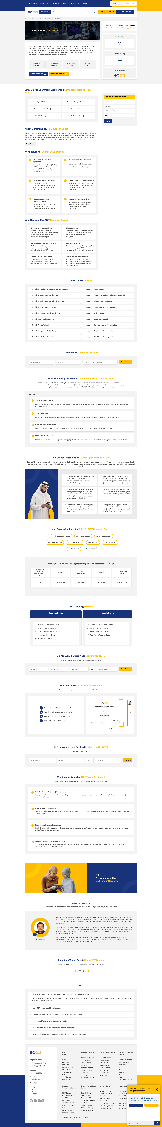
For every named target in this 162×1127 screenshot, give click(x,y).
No (151, 1105)
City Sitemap (66, 1077)
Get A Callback (126, 669)
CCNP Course (123, 1093)
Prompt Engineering (87, 1077)
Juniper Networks (124, 1101)
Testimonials (55, 3)
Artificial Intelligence (88, 1058)
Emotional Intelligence (107, 1101)
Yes (136, 1105)
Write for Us (66, 1069)
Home (26, 18)
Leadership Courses (106, 1091)
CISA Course (104, 1063)
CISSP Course (104, 1060)
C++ (120, 1067)
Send (157, 1123)
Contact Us (86, 3)
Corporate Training (31, 3)
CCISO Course (105, 1072)
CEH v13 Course (105, 1058)
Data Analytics (86, 1063)
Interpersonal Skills (106, 1093)
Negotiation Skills (106, 1098)
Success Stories (74, 3)
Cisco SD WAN (123, 1103)
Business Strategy (68, 1110)
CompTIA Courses (124, 1096)
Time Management (106, 1106)
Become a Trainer (68, 1067)
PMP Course (66, 1093)
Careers (64, 3)
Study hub (65, 1064)
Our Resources (67, 1072)
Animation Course (87, 1110)
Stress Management (106, 1108)
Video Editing (85, 1095)
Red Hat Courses (124, 1098)
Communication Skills (107, 1103)
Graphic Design (86, 1093)
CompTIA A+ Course (125, 1108)
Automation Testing (125, 1079)
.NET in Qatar (82, 971)
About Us (65, 1062)
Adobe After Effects (87, 1098)
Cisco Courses (123, 1106)
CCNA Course (123, 1091)
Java (120, 1069)
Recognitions (44, 3)
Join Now (127, 760)
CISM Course (104, 1065)
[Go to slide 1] (109, 728)
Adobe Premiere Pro (88, 1100)
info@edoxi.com (36, 1079)
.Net (119, 1074)
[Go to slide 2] (111, 728)
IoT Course (84, 1075)
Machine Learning (87, 1067)
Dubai (32, 18)
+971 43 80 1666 (36, 1073)
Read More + (30, 144)
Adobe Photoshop (87, 1108)
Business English (68, 1113)
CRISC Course (105, 1067)
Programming (57, 18)
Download (124, 362)
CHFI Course (104, 1070)
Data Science (85, 1060)
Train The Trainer (68, 1103)
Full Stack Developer (125, 1060)
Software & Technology (43, 18)
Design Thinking (86, 1105)
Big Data (84, 1065)
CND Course (104, 1075)
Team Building (104, 1096)
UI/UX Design (85, 1103)
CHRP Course (67, 1098)
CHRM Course (67, 1095)
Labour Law (66, 1100)
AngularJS (122, 1072)
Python (120, 1077)
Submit (107, 121)
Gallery (64, 1074)
